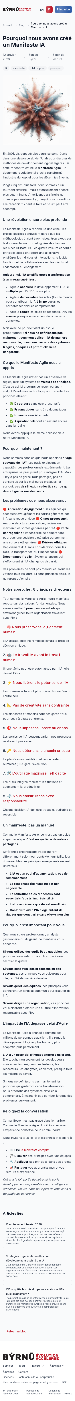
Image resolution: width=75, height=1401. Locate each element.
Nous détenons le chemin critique (41, 750)
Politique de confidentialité (34, 1392)
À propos (8, 1371)
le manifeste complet (35, 1150)
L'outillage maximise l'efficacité (39, 773)
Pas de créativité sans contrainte (41, 705)
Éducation (63, 9)
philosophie (38, 68)
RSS (64, 1382)
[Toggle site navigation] (36, 9)
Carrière (23, 1371)
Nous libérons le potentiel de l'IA (40, 682)
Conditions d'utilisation (54, 1392)
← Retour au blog (15, 1331)
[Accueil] (17, 9)
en (42, 9)
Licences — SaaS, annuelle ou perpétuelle (28, 1377)
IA (49, 9)
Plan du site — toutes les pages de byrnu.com (30, 1382)
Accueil (7, 25)
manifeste (19, 68)
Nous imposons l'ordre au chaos (40, 728)
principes (56, 68)
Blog (21, 25)
